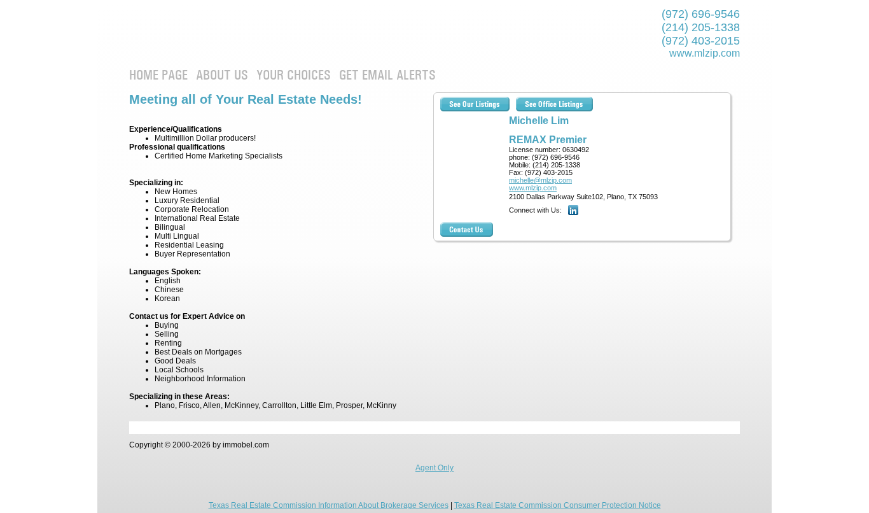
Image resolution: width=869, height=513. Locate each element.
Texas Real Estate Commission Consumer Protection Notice (557, 505)
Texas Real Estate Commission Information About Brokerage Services (328, 505)
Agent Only (434, 467)
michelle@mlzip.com (540, 180)
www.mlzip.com (704, 53)
